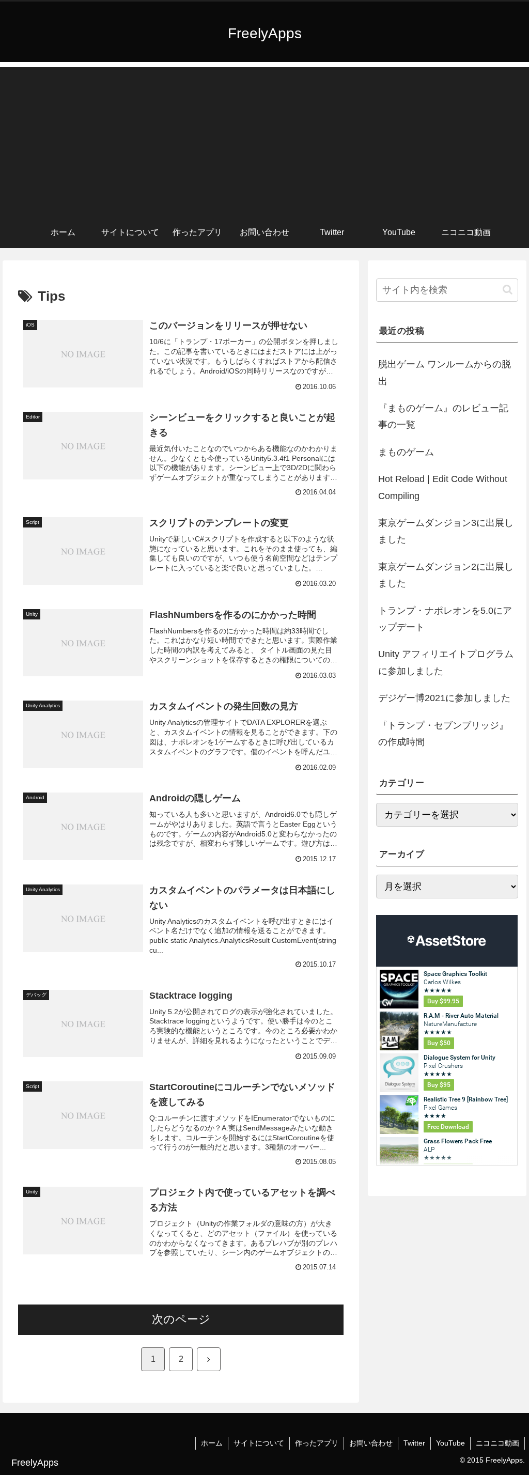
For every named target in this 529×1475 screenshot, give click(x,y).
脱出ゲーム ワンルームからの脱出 (444, 372)
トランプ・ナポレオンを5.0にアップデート (445, 618)
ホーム (212, 1443)
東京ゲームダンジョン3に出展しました (446, 531)
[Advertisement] (264, 139)
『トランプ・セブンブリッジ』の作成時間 (443, 733)
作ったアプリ (316, 1443)
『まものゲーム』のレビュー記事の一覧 (443, 416)
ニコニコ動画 (497, 1443)
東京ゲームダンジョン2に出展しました (446, 575)
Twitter (414, 1443)
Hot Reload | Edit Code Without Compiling (442, 487)
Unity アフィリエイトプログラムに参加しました (446, 662)
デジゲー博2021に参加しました (444, 698)
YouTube (450, 1443)
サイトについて (259, 1443)
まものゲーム (406, 452)
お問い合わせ (371, 1443)
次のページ (181, 1319)
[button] (508, 290)
